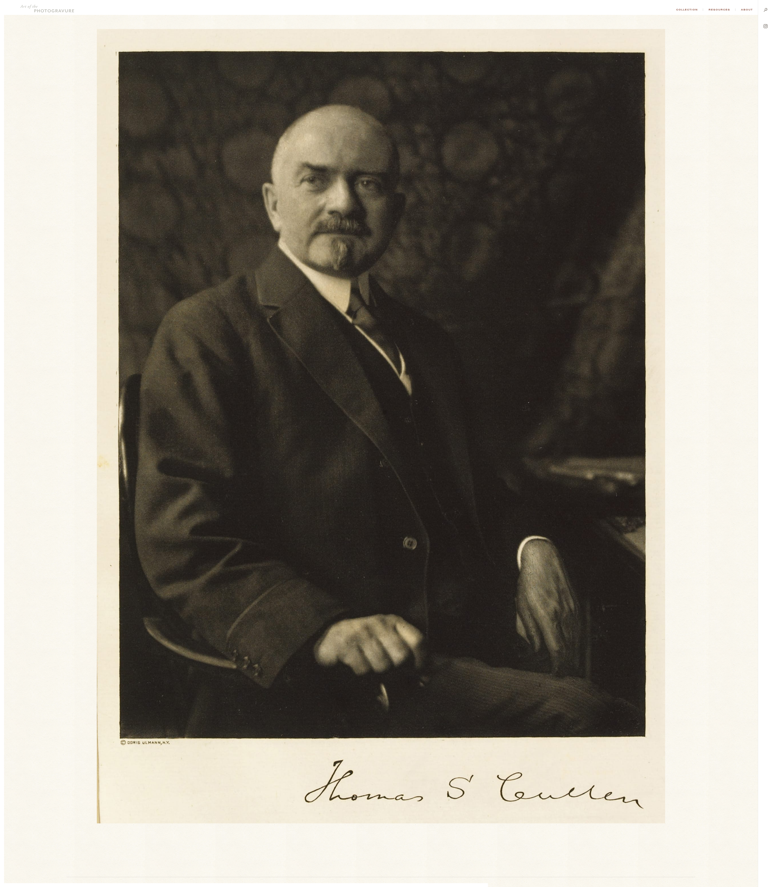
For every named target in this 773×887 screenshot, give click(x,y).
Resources (719, 9)
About (747, 9)
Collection (687, 9)
